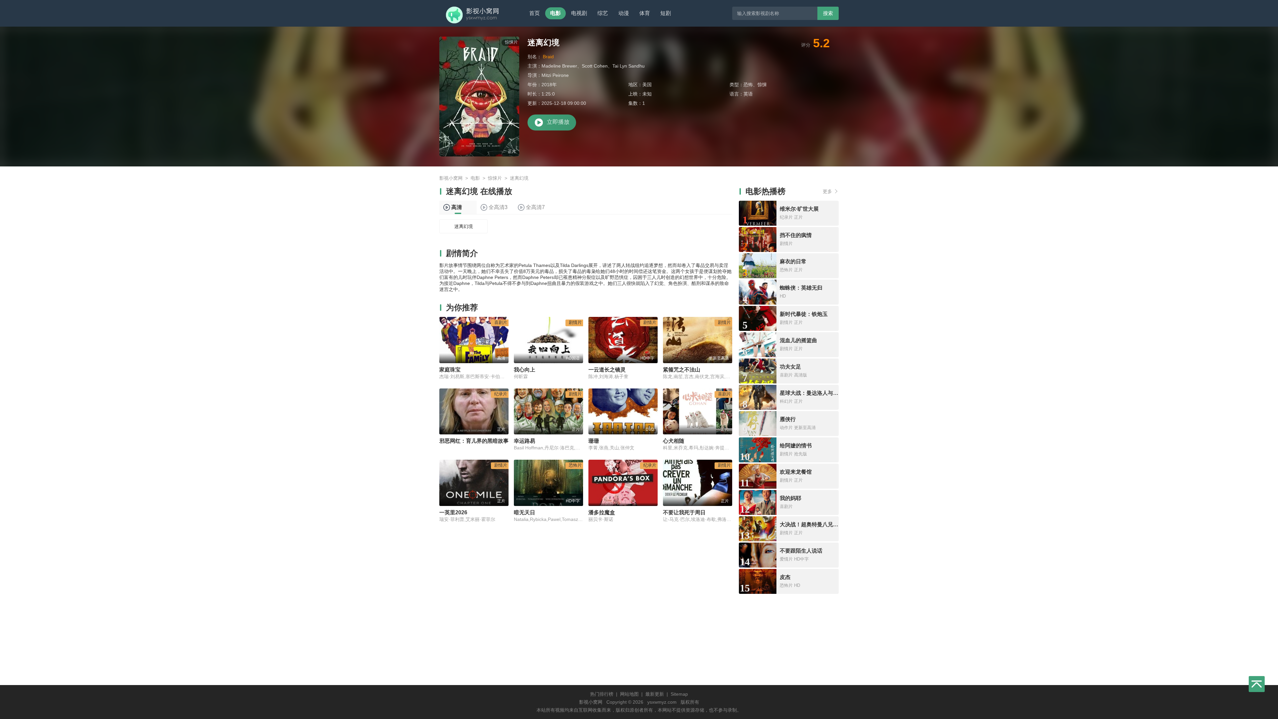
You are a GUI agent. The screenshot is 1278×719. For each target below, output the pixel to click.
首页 (534, 13)
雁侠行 (788, 419)
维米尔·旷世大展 (799, 209)
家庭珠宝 (450, 369)
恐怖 (748, 84)
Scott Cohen (595, 66)
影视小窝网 (451, 178)
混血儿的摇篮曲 (798, 340)
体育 (644, 13)
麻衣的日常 (793, 261)
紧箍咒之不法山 (681, 369)
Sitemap (679, 694)
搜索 (828, 13)
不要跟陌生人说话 (801, 551)
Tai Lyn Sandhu (628, 66)
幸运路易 (524, 441)
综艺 (602, 13)
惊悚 (762, 84)
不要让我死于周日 (684, 512)
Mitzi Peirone (555, 75)
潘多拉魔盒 (601, 512)
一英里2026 (453, 512)
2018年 (549, 84)
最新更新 (654, 694)
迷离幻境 (463, 226)
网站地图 (629, 694)
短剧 (665, 13)
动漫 (623, 13)
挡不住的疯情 (796, 235)
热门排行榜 (601, 694)
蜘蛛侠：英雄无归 (801, 288)
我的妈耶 (790, 498)
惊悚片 (495, 178)
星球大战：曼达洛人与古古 (812, 393)
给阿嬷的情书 (796, 445)
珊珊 (593, 441)
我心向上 (524, 369)
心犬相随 (673, 441)
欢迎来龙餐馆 (796, 472)
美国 (647, 84)
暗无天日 (524, 512)
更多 (827, 191)
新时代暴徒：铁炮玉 (804, 314)
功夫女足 (790, 366)
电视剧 (579, 13)
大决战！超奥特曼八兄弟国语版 (817, 524)
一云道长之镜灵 (607, 369)
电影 (555, 13)
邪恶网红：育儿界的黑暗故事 (474, 441)
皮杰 (785, 577)
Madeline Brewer (559, 66)
